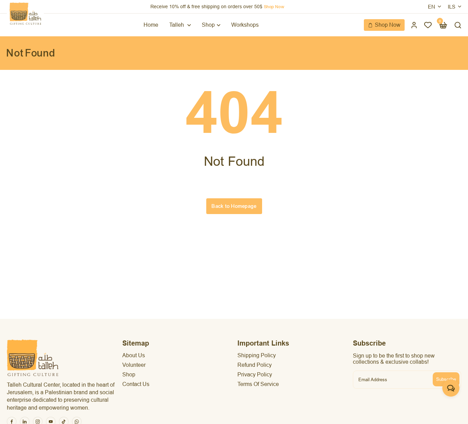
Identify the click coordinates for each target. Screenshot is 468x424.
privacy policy (254, 374)
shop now (274, 7)
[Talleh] (25, 13)
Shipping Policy (256, 355)
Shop (208, 25)
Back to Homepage (234, 206)
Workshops (245, 25)
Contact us (135, 384)
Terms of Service (258, 384)
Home (151, 25)
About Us (133, 355)
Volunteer (134, 365)
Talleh (177, 25)
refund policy (254, 365)
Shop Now (388, 25)
